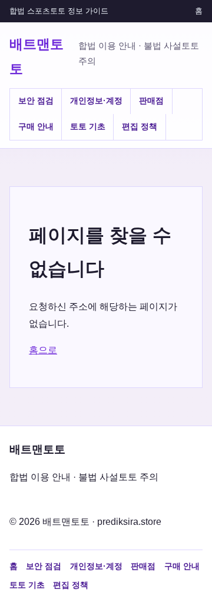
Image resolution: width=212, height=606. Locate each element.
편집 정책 (139, 126)
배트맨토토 (36, 56)
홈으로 (43, 350)
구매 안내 (36, 126)
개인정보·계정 (96, 100)
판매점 (151, 100)
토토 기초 (87, 126)
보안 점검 (36, 100)
